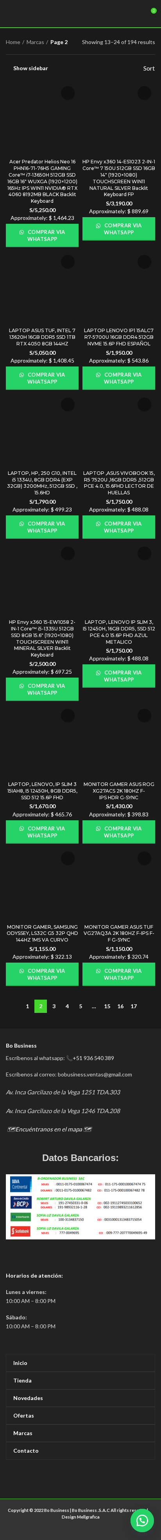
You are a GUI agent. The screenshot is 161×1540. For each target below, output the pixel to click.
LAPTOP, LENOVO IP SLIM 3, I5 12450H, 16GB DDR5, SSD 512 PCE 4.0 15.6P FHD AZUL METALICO (119, 631)
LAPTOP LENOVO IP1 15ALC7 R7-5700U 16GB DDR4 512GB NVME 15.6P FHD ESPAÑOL (119, 337)
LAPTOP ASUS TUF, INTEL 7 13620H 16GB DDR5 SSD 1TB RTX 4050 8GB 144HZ (42, 337)
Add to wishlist (68, 93)
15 (107, 1006)
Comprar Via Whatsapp (46, 235)
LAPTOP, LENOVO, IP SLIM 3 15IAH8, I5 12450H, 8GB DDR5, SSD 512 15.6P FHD (42, 790)
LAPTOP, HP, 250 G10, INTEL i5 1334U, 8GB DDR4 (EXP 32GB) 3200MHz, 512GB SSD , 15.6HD (42, 483)
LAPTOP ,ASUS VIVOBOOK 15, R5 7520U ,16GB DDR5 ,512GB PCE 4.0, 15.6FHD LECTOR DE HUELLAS (119, 483)
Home (13, 42)
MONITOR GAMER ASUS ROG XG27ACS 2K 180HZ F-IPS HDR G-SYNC (119, 790)
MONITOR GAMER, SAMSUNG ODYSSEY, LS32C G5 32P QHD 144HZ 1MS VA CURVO (42, 933)
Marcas (35, 42)
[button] (141, 1520)
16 (120, 1006)
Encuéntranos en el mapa (48, 1129)
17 (134, 1006)
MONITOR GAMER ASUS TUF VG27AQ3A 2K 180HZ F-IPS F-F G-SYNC (119, 933)
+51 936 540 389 (93, 1058)
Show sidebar (30, 68)
